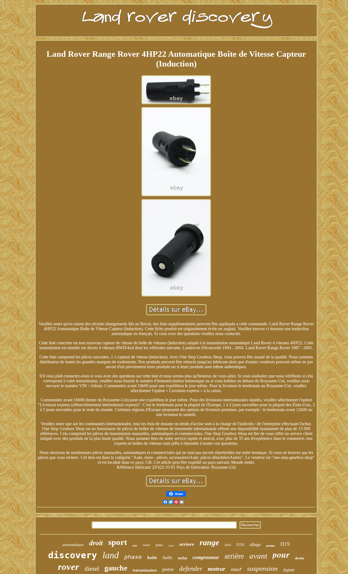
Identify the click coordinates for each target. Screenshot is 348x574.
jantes (159, 545)
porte (168, 569)
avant (258, 555)
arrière (234, 556)
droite (299, 558)
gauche (115, 568)
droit (96, 543)
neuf (236, 569)
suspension (262, 568)
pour (281, 554)
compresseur (205, 557)
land (110, 555)
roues (146, 545)
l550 (240, 545)
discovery (72, 555)
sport (117, 542)
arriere (186, 544)
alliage (255, 544)
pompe (270, 545)
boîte (152, 557)
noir (134, 545)
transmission (145, 570)
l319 (285, 544)
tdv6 (228, 545)
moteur (216, 568)
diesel (92, 568)
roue (171, 545)
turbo (182, 558)
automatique (73, 545)
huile (167, 557)
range (209, 542)
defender (190, 568)
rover (68, 567)
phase (133, 557)
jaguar (289, 569)
